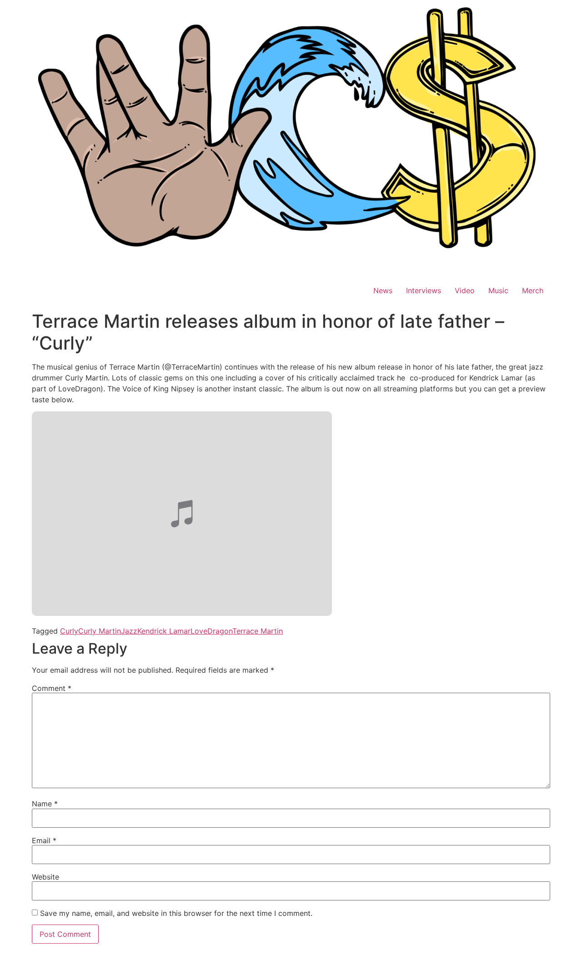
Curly (69, 630)
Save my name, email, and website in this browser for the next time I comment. (176, 913)
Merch (532, 290)
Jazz (129, 630)
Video (465, 290)
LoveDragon (211, 630)
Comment (51, 688)
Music (498, 290)
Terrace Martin (257, 630)
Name (45, 803)
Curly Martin (99, 630)
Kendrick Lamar (164, 630)
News (382, 290)
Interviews (423, 290)
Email (44, 840)
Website (45, 876)
